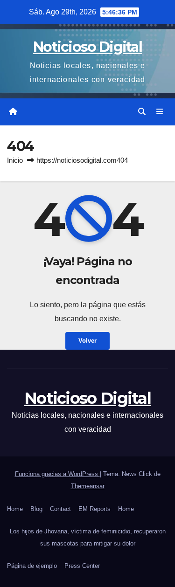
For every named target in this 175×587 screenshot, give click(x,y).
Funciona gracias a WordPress (57, 473)
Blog (36, 508)
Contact (60, 508)
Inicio (15, 160)
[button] (142, 112)
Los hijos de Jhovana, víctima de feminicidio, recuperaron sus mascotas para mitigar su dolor (88, 537)
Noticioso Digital (87, 46)
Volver (87, 340)
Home (15, 508)
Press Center (82, 565)
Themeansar (88, 486)
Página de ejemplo (32, 565)
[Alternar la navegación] (160, 111)
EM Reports (94, 508)
